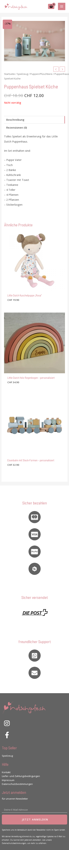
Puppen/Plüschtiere (41, 74)
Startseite (9, 74)
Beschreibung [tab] (15, 119)
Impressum (8, 780)
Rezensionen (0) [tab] (16, 127)
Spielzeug (22, 74)
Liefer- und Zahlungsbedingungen (21, 776)
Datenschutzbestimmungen (17, 784)
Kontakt (6, 772)
